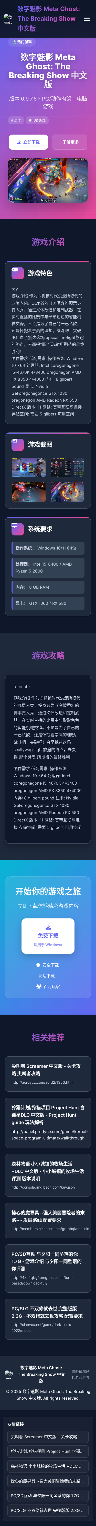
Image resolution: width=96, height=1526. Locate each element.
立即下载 (31, 142)
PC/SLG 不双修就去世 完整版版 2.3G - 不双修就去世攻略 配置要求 (50, 1510)
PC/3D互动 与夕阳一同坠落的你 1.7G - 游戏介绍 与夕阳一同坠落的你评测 (50, 1495)
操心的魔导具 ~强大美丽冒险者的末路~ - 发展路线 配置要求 (50, 1481)
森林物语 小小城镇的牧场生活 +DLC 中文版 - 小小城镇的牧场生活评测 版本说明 (50, 1466)
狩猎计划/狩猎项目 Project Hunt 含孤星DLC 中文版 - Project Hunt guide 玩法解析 (50, 1451)
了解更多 (70, 142)
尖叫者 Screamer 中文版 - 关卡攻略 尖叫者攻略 (50, 1436)
